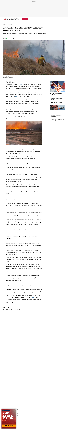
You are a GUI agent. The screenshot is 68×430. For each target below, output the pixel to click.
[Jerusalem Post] (11, 19)
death (11, 309)
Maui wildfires (20, 84)
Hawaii (16, 96)
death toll (20, 309)
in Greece (33, 297)
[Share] (4, 38)
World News (10, 24)
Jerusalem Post (5, 24)
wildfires (7, 309)
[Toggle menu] (2, 19)
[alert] (8, 419)
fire (3, 309)
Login (65, 18)
